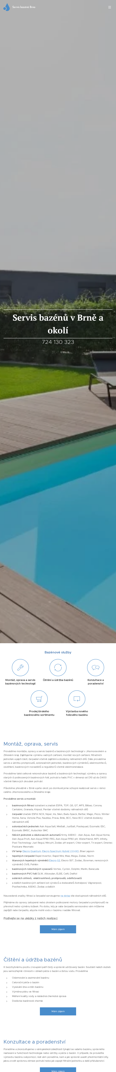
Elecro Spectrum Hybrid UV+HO (60, 851)
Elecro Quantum (31, 851)
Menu (109, 7)
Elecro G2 (54, 860)
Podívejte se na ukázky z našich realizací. (31, 918)
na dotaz (65, 895)
